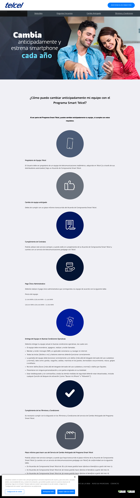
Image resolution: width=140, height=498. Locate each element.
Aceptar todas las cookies (66, 491)
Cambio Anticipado (94, 13)
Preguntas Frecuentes (65, 13)
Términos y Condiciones (124, 13)
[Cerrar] (74, 476)
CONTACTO (115, 484)
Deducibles (38, 13)
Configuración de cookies (14, 491)
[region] (40, 485)
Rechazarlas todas (48, 491)
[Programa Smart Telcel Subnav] (13, 13)
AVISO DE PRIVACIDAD (100, 484)
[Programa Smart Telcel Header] (20, 5)
